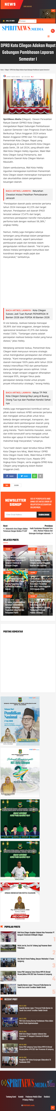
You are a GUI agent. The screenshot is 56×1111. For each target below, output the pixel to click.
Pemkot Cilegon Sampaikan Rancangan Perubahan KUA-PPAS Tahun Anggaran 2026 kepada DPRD (40, 585)
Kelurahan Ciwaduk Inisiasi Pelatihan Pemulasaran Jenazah (26, 194)
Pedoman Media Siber (34, 1097)
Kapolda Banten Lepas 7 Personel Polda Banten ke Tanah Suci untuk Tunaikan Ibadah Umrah (34, 986)
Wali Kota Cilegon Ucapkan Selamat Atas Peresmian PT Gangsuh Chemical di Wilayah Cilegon (15, 562)
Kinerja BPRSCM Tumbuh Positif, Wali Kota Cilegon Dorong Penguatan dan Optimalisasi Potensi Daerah (14, 584)
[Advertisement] (28, 285)
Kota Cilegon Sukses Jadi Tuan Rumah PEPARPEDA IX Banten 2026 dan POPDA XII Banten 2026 (28, 314)
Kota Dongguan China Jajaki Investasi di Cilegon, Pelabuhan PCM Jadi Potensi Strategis (40, 609)
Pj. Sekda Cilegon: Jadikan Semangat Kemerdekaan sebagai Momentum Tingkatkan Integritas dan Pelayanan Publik (15, 607)
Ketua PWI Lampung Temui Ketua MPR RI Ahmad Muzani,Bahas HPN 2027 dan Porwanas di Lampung (34, 973)
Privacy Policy (28, 1100)
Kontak (20, 1097)
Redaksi (47, 1097)
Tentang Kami (11, 1097)
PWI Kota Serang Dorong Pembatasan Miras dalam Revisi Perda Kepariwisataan (36, 1022)
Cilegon (16, 485)
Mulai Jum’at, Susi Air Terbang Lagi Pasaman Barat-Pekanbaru (34, 947)
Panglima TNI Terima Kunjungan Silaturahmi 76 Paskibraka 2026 (35, 1061)
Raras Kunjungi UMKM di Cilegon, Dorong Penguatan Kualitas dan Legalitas (40, 563)
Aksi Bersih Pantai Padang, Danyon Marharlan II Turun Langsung (35, 960)
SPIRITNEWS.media (29, 1105)
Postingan (23, 21)
